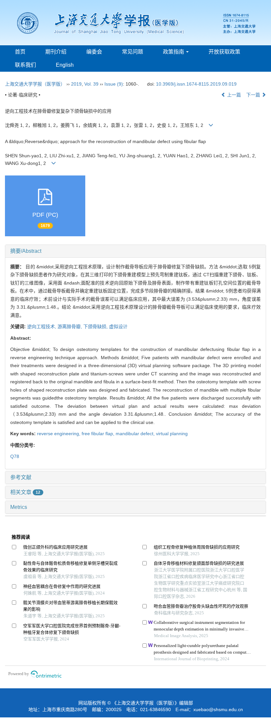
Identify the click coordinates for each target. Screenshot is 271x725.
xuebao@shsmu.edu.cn (218, 709)
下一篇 (253, 94)
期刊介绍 (55, 52)
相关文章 (25, 492)
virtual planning (172, 433)
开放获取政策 (224, 52)
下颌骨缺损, (96, 326)
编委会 (94, 52)
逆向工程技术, (42, 326)
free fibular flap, (99, 433)
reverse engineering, (59, 433)
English (65, 65)
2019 (76, 84)
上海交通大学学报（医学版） (35, 84)
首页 (20, 52)
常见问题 (132, 52)
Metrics (18, 507)
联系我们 (25, 65)
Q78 (14, 456)
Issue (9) (113, 84)
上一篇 (233, 94)
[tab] (135, 251)
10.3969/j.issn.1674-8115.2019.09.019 (196, 84)
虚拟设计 (118, 326)
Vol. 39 (91, 84)
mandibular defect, (136, 433)
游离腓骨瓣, (70, 326)
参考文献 (20, 477)
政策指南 (174, 52)
